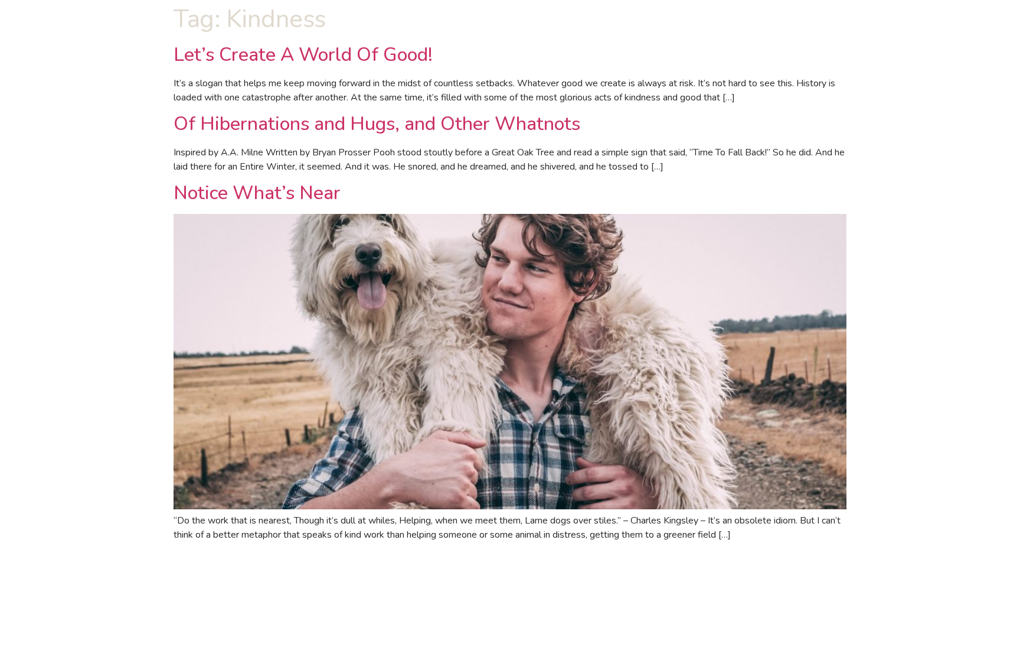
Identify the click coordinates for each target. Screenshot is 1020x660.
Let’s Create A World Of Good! (303, 54)
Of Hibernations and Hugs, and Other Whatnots (377, 123)
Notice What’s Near (257, 193)
